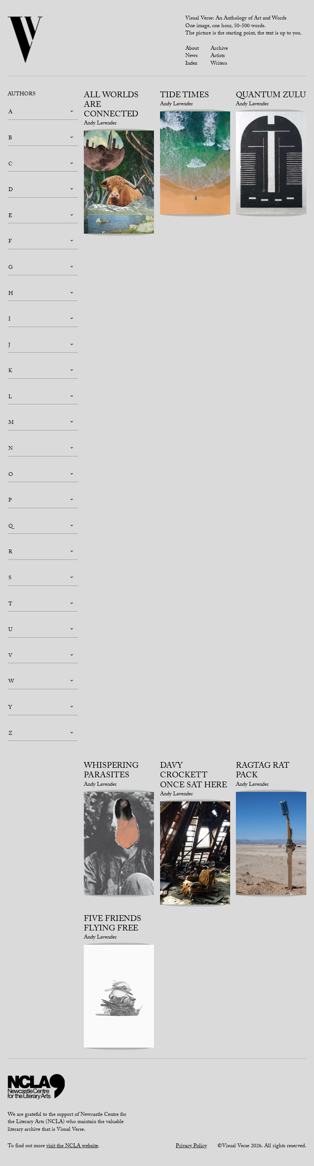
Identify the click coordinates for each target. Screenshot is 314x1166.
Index (191, 64)
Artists (218, 56)
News (191, 56)
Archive (219, 49)
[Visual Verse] (25, 40)
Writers (219, 64)
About (192, 49)
